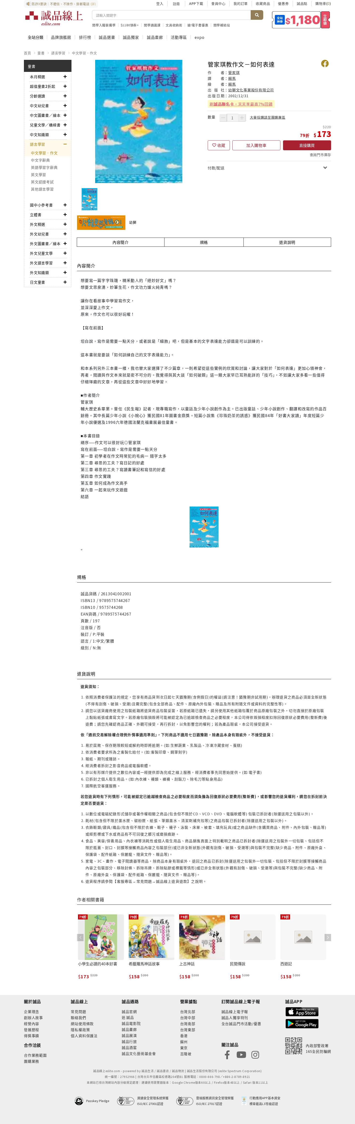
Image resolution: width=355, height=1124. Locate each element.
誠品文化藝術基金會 (139, 1053)
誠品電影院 (131, 1023)
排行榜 (85, 37)
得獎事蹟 (31, 1035)
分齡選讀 (37, 95)
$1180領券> (130, 25)
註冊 (176, 3)
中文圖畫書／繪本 (45, 115)
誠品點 (302, 3)
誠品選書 (107, 37)
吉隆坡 (186, 1053)
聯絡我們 (78, 1017)
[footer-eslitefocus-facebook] (227, 1054)
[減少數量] (223, 118)
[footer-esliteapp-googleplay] (302, 1023)
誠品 (130, 1017)
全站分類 (35, 37)
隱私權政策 (80, 1029)
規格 (204, 242)
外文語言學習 (41, 262)
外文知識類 (39, 272)
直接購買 (307, 145)
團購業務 (31, 1061)
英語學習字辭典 (44, 167)
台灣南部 (187, 1023)
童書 (41, 52)
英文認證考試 (42, 181)
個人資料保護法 (84, 1035)
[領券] (301, 19)
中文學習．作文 (84, 52)
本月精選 (37, 76)
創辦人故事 (33, 1017)
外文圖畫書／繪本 (45, 243)
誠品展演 (129, 1035)
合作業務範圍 (35, 1055)
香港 (184, 1035)
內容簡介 (121, 242)
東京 (184, 1047)
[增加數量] (242, 118)
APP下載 (196, 3)
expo (199, 37)
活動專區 (179, 37)
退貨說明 (287, 242)
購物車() (323, 3)
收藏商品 (263, 3)
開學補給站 (221, 25)
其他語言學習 (42, 189)
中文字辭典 (40, 160)
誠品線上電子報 (234, 1011)
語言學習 (58, 52)
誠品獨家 (131, 37)
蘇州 (184, 1041)
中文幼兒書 (39, 105)
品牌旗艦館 (61, 37)
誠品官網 (129, 1011)
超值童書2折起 (42, 86)
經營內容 (31, 1023)
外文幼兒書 (39, 233)
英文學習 (38, 174)
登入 (159, 3)
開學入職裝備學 (104, 25)
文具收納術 (174, 25)
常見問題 (78, 1011)
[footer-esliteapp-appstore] (302, 1011)
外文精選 (37, 224)
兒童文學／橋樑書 (45, 124)
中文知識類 (39, 134)
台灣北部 (187, 1011)
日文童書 (37, 282)
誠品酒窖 (129, 1047)
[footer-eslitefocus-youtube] (241, 1054)
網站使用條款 (82, 1023)
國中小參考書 (41, 204)
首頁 (27, 52)
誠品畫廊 (155, 37)
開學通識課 (152, 25)
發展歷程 (31, 1029)
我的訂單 (241, 3)
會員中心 (218, 3)
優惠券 (283, 3)
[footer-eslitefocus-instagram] (255, 1054)
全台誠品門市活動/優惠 (241, 1023)
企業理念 (31, 1011)
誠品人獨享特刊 (234, 1017)
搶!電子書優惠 (197, 25)
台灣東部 (187, 1029)
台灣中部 (187, 1017)
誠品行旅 (129, 1041)
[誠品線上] (54, 18)
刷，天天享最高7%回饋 (241, 104)
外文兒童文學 (41, 253)
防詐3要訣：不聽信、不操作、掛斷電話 (64, 3)
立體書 (35, 214)
